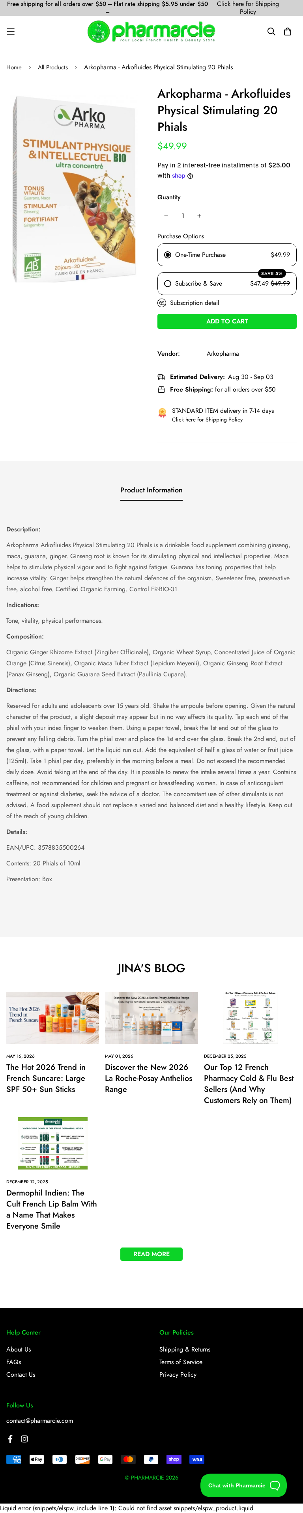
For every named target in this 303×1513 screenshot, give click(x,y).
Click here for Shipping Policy (248, 8)
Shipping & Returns (184, 1349)
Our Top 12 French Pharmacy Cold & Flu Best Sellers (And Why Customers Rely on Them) (249, 1084)
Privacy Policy (177, 1374)
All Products (53, 67)
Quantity (169, 197)
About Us (18, 1349)
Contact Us (20, 1374)
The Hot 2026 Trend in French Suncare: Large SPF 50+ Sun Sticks (46, 1078)
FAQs (13, 1361)
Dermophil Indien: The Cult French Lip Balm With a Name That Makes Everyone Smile (51, 1209)
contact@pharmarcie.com (39, 1420)
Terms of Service (180, 1361)
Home (14, 67)
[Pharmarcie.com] (151, 31)
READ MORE (151, 1254)
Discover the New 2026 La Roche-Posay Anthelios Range (148, 1078)
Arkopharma (223, 353)
